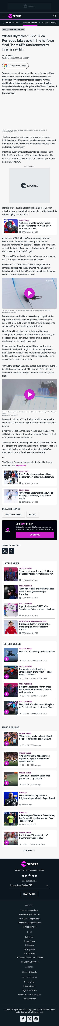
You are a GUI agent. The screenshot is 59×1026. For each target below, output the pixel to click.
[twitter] (29, 1019)
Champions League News (29, 918)
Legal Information (29, 990)
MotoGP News (29, 953)
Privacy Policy (29, 986)
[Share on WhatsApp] (11, 551)
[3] (29, 875)
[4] (32, 875)
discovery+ (21, 465)
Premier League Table (30, 910)
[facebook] (23, 1019)
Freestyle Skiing (9, 29)
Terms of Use (29, 982)
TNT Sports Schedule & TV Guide (29, 957)
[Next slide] (56, 22)
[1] (23, 875)
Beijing (21, 29)
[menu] (55, 16)
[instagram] (36, 1019)
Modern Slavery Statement (29, 994)
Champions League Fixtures (29, 922)
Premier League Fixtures (29, 914)
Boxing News (29, 949)
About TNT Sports (29, 972)
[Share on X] (5, 551)
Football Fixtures (29, 927)
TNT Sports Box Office (29, 962)
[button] (3, 16)
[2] (26, 875)
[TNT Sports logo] (14, 16)
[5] (36, 875)
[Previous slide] (3, 22)
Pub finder (29, 937)
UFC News (29, 945)
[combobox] (29, 885)
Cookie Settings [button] (29, 998)
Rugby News (29, 941)
